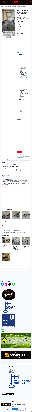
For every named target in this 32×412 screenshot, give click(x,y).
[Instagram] (6, 362)
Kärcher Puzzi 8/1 (21, 156)
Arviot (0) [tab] (13, 159)
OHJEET (18, 52)
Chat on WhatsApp (4, 329)
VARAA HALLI (19, 151)
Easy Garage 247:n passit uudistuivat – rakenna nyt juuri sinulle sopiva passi (13, 272)
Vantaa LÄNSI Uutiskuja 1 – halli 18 (6, 221)
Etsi (29, 270)
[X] (1, 364)
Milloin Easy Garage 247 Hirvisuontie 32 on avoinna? (12, 230)
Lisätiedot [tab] (8, 159)
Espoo (28, 155)
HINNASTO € (19, 15)
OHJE (24, 68)
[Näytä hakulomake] (16, 4)
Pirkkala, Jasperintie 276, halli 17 (5, 245)
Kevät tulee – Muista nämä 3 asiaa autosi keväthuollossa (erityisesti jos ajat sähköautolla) (15, 279)
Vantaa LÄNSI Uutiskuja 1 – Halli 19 (15, 221)
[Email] (3, 362)
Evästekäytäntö (16, 410)
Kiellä (21, 408)
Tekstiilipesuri (19, 157)
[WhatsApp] (4, 362)
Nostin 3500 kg (25, 156)
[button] (30, 401)
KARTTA (16, 1)
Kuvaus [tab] (4, 159)
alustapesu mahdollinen (24, 155)
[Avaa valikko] (30, 1)
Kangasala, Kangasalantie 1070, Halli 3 (5, 263)
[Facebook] (1, 362)
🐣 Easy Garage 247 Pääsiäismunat (6, 281)
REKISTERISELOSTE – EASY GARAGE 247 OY (23, 410)
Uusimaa (22, 157)
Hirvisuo (17, 156)
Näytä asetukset (27, 408)
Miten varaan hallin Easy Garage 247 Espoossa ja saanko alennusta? (14, 232)
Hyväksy (15, 408)
